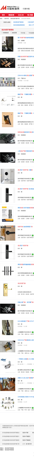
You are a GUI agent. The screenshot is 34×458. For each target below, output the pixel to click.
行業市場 (26, 9)
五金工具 (21, 15)
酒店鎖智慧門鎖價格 (18, 22)
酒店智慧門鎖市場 (14, 18)
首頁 (3, 15)
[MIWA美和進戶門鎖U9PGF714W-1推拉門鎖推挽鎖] (7, 327)
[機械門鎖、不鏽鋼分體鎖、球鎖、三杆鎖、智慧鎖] (7, 100)
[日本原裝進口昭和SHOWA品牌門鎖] (7, 403)
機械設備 (11, 15)
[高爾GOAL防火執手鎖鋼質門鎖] (7, 384)
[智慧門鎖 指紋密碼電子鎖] (7, 233)
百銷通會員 (6, 33)
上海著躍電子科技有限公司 (24, 332)
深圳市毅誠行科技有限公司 (24, 178)
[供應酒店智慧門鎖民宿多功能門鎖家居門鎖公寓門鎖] (7, 63)
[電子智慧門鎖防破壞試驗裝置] (7, 44)
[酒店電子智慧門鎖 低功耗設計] (7, 195)
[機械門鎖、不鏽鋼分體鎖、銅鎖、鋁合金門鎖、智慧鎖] (7, 119)
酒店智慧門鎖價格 (9, 448)
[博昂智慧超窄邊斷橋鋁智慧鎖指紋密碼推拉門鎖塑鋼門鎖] (7, 271)
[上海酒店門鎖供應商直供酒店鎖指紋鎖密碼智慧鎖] (7, 157)
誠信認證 (14, 33)
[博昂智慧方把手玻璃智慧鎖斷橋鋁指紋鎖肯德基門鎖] (7, 214)
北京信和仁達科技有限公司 (24, 292)
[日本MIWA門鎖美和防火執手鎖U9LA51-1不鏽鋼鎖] (7, 346)
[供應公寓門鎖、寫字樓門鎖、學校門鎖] (7, 308)
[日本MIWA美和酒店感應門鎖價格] (7, 81)
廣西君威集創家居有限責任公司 (26, 103)
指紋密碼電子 (25, 226)
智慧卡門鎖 (25, 432)
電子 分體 (25, 170)
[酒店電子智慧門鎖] (7, 252)
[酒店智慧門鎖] (8, 289)
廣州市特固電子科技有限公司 (25, 65)
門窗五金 (23, 78)
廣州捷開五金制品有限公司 (24, 370)
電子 (23, 245)
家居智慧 (23, 59)
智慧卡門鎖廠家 (27, 440)
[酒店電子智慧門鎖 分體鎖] (8, 176)
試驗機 (22, 40)
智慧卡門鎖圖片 (27, 436)
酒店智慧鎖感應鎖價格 (19, 25)
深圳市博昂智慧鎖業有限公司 (25, 216)
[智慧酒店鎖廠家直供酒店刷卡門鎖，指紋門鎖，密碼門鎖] (7, 138)
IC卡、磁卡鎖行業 (27, 444)
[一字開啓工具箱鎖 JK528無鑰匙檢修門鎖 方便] (7, 365)
